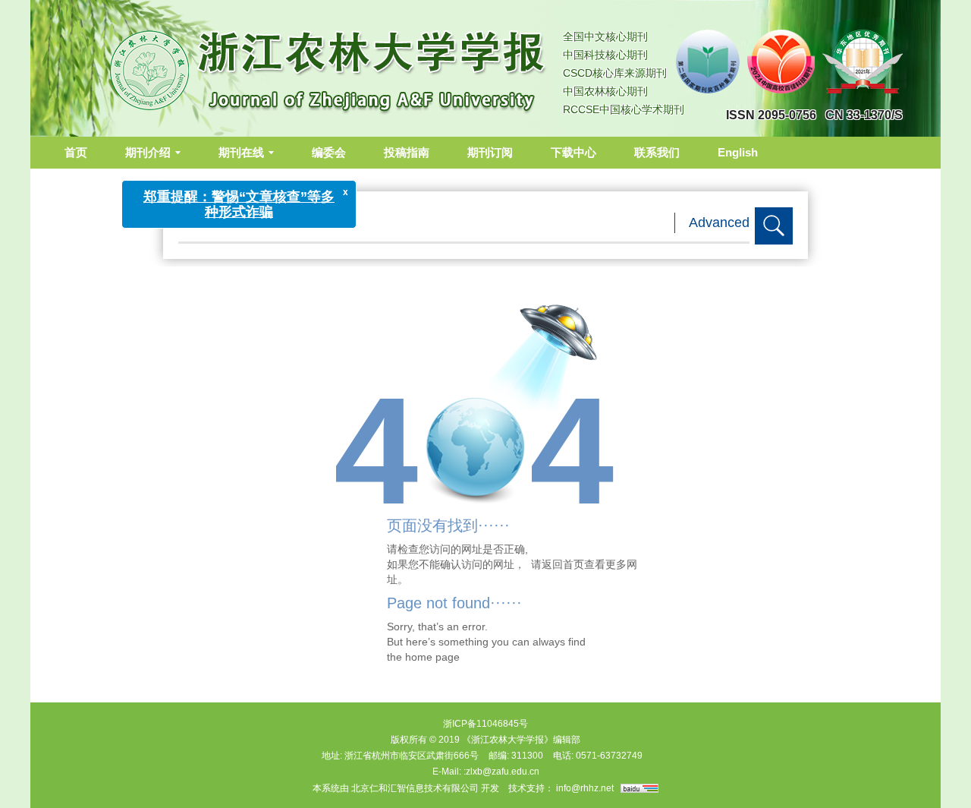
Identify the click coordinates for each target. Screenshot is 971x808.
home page (432, 657)
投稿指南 (406, 152)
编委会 (329, 152)
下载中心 (573, 152)
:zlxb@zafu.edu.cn (501, 771)
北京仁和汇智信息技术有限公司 (415, 788)
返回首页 (563, 564)
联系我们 (657, 152)
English (738, 152)
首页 (75, 152)
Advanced (719, 222)
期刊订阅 (490, 152)
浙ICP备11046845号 (485, 723)
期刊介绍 (148, 152)
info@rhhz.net (585, 788)
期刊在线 (241, 152)
